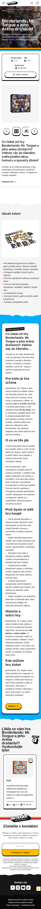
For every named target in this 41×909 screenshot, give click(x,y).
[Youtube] (23, 887)
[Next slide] (34, 131)
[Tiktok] (28, 887)
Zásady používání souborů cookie (20, 900)
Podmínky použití (28, 905)
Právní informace (12, 905)
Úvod (3, 10)
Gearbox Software (19, 639)
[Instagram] (18, 887)
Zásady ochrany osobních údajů (20, 902)
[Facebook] (12, 887)
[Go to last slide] (6, 131)
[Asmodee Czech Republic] (12, 3)
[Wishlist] (37, 3)
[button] (16, 131)
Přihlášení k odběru (20, 852)
